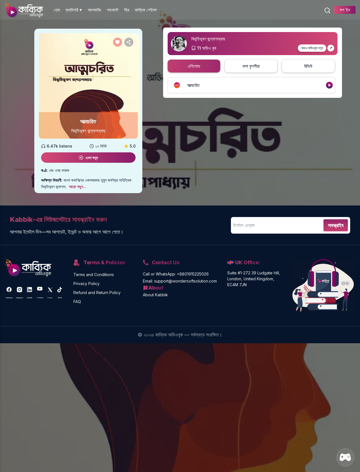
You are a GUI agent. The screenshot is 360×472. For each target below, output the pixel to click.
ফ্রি (126, 10)
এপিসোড (194, 66)
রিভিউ (308, 66)
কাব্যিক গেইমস (146, 10)
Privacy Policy (86, 283)
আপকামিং (94, 10)
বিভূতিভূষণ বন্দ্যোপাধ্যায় (88, 131)
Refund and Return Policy (97, 292)
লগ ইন (345, 10)
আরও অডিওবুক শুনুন (312, 48)
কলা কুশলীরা (251, 66)
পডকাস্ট (112, 10)
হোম (57, 10)
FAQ (77, 301)
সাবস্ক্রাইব (335, 225)
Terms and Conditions (93, 274)
